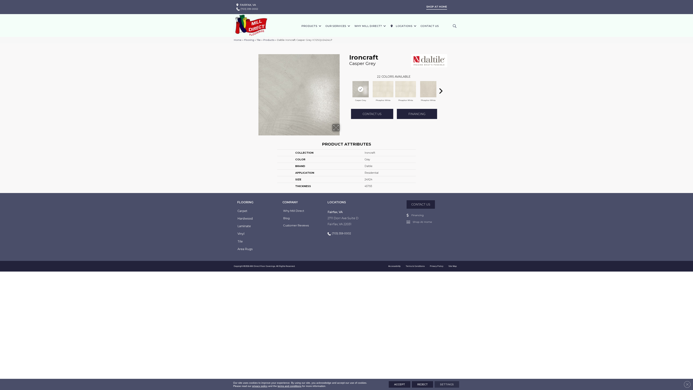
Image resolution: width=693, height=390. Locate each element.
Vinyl (241, 233)
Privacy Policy (436, 266)
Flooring (249, 39)
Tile (259, 39)
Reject (422, 384)
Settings (447, 384)
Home (237, 39)
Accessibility (394, 266)
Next (440, 85)
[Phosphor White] (383, 89)
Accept (399, 384)
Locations (403, 26)
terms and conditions (289, 386)
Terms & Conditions (415, 266)
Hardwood (245, 218)
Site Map (452, 266)
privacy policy (259, 386)
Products (309, 26)
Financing (417, 114)
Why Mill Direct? (368, 26)
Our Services (335, 26)
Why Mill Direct (293, 211)
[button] (319, 26)
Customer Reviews (296, 225)
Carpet (242, 211)
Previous (347, 85)
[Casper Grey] (361, 89)
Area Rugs (244, 249)
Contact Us (429, 26)
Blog (286, 218)
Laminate (244, 226)
